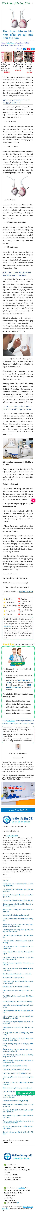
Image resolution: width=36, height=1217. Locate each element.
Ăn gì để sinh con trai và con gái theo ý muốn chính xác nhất (18, 1050)
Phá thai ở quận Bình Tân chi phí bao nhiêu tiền (18, 936)
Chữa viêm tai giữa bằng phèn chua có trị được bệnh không (18, 905)
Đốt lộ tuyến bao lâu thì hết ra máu (15, 1066)
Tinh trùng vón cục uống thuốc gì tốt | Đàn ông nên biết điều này (18, 931)
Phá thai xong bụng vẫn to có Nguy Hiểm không (18, 1044)
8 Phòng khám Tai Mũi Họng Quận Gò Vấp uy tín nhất (18, 1105)
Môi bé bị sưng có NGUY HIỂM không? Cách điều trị (18, 1127)
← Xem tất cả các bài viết (18, 810)
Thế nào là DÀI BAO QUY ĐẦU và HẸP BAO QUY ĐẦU (18, 1111)
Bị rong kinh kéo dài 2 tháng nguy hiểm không (18, 1033)
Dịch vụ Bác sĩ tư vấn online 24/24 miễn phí (18, 900)
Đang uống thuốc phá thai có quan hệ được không (18, 1006)
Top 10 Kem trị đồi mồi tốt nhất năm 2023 (17, 1073)
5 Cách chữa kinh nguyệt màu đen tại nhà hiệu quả (18, 910)
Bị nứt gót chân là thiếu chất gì (13, 977)
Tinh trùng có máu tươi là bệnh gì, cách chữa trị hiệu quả (18, 1096)
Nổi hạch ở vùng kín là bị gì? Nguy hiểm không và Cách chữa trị (18, 1039)
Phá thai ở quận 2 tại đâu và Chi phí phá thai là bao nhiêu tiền (18, 958)
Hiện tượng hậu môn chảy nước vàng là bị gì (18, 1078)
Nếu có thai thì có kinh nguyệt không (15, 1101)
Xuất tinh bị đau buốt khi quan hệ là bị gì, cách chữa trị (18, 969)
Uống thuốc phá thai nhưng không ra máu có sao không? (18, 982)
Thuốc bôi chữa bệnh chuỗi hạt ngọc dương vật (18, 919)
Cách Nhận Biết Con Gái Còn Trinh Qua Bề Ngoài (18, 953)
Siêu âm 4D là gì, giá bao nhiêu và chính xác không (18, 1116)
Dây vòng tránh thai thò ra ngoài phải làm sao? (18, 1011)
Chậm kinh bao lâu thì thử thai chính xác (17, 1069)
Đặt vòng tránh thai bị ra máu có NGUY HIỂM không (18, 947)
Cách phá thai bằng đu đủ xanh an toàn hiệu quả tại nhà (18, 896)
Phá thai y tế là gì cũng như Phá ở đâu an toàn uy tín (18, 1022)
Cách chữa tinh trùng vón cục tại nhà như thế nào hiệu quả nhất (18, 1017)
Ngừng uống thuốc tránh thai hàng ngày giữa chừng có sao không (18, 925)
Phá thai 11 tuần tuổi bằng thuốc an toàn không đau (18, 1083)
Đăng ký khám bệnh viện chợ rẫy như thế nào (18, 1028)
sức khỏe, (22, 1188)
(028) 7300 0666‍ (12, 836)
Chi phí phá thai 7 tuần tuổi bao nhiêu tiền (17, 974)
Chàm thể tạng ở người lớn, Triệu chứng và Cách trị (18, 964)
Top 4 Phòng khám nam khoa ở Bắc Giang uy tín (18, 997)
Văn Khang (10, 43)
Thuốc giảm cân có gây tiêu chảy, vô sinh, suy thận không (18, 885)
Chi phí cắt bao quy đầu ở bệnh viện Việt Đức (18, 1133)
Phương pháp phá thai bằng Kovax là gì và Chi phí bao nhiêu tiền (18, 1122)
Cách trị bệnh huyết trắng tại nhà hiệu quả (17, 1088)
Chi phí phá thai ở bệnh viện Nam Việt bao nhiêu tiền (18, 890)
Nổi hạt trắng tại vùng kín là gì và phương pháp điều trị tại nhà (18, 1056)
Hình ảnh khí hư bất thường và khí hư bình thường (18, 942)
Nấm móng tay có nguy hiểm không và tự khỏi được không (18, 1061)
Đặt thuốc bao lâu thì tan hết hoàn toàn (16, 987)
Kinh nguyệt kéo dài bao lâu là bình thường (17, 1001)
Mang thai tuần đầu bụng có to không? (16, 915)
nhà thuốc (7, 626)
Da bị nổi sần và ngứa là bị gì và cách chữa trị (18, 991)
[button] (32, 3)
